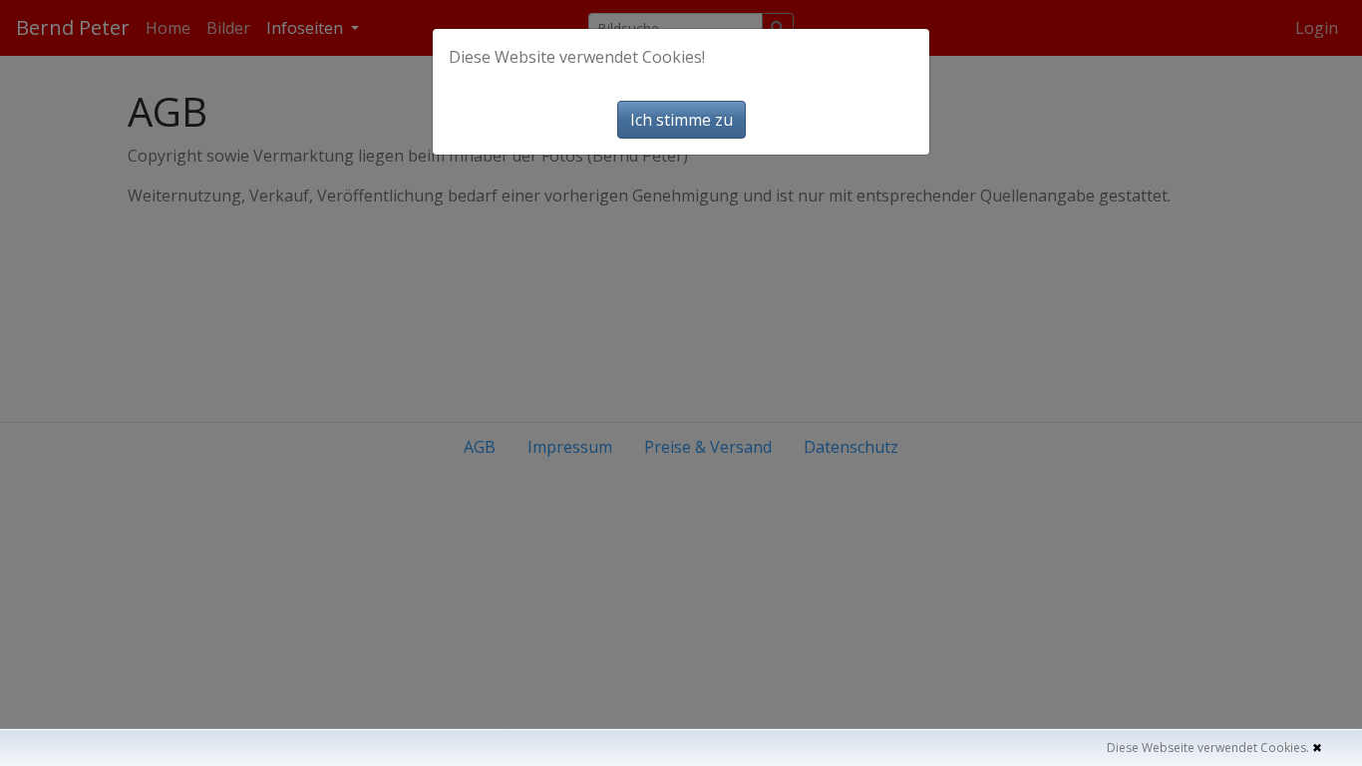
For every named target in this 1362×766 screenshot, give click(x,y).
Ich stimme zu (681, 120)
